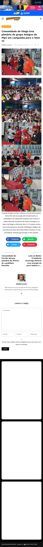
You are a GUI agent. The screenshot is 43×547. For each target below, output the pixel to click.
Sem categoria (6, 26)
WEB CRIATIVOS (31, 544)
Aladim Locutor (7, 45)
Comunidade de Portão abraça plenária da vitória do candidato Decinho (10, 261)
